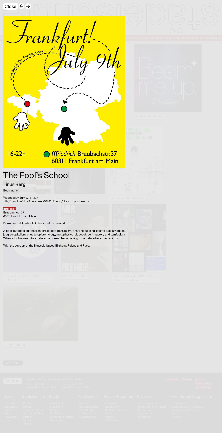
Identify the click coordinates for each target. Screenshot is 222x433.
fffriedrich (9, 208)
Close (10, 6)
